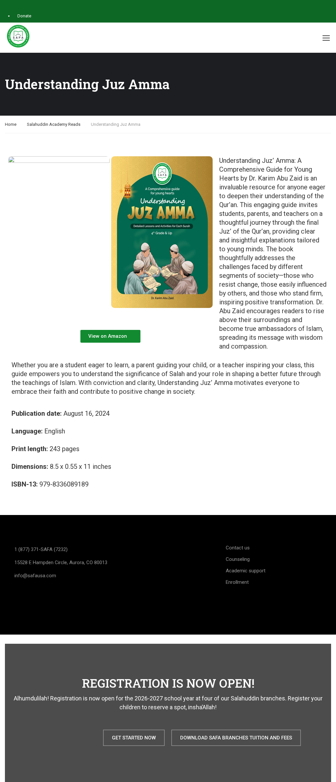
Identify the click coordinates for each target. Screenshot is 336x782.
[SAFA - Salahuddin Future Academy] (18, 36)
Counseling (238, 559)
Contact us (238, 548)
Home (10, 124)
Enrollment (237, 582)
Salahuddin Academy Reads (53, 124)
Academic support (245, 571)
